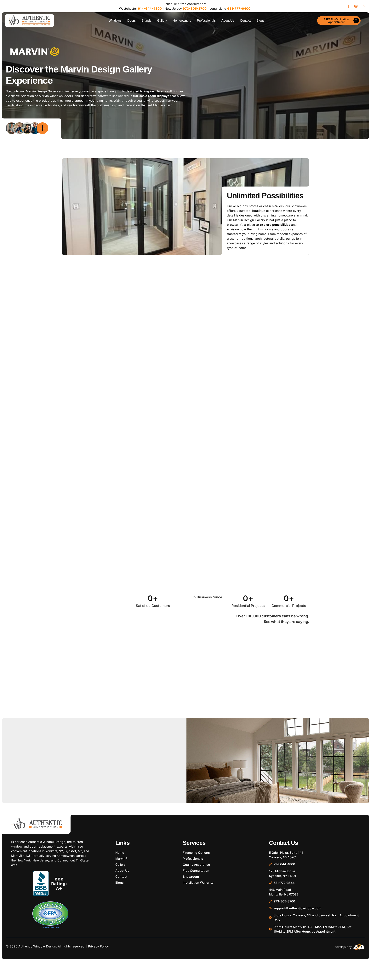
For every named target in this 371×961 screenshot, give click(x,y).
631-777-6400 (238, 8)
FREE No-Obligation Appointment (336, 21)
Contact (245, 20)
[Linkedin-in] (363, 6)
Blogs (260, 20)
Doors (131, 20)
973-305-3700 (195, 8)
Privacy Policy (98, 946)
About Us (227, 20)
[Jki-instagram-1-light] (356, 6)
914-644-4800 (150, 8)
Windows (115, 20)
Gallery (162, 20)
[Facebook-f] (349, 6)
